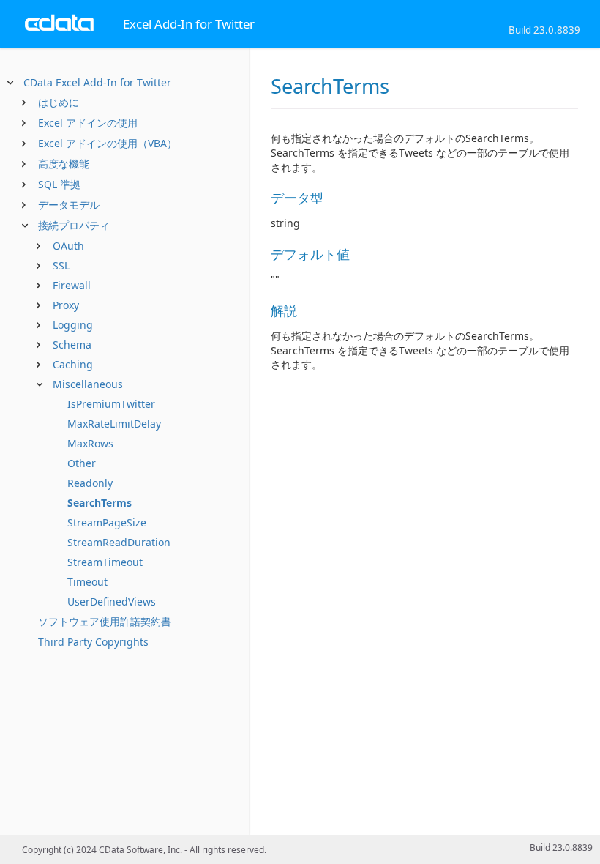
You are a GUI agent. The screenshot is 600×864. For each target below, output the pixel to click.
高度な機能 (63, 164)
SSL (61, 265)
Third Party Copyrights (93, 642)
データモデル (69, 205)
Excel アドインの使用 (88, 123)
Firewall (72, 285)
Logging (73, 325)
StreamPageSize (106, 522)
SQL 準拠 (59, 184)
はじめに (58, 102)
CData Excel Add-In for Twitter (97, 82)
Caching (73, 364)
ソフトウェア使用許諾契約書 (104, 621)
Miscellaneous (88, 384)
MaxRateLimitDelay (114, 424)
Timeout (87, 582)
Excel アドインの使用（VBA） (107, 143)
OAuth (68, 246)
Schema (72, 344)
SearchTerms (99, 503)
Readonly (90, 483)
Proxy (66, 305)
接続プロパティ (74, 225)
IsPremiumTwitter (111, 404)
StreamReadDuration (118, 542)
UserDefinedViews (111, 601)
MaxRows (90, 443)
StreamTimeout (105, 562)
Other (81, 463)
